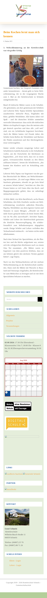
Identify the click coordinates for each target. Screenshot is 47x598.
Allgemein (10, 315)
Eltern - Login (15, 561)
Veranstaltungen (12, 326)
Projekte (9, 321)
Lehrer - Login (15, 565)
